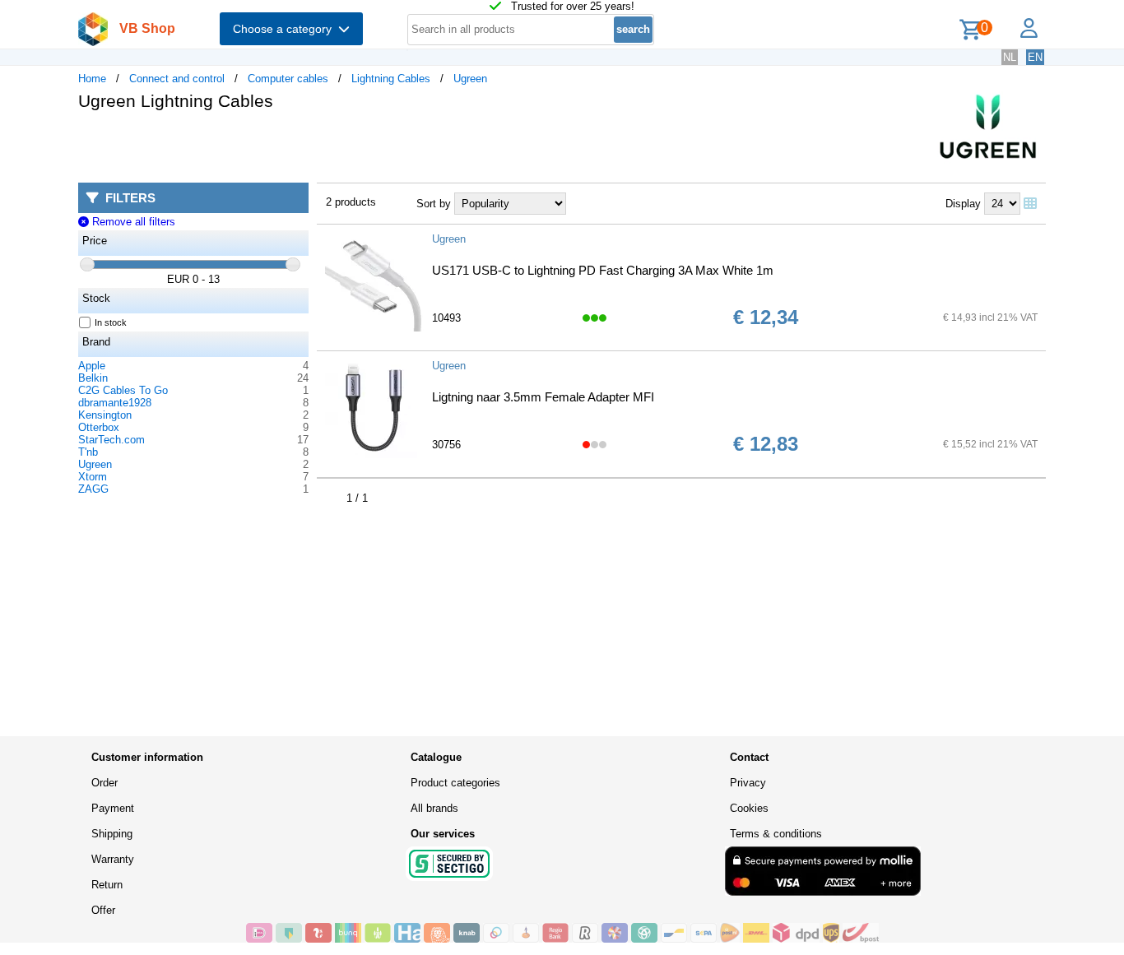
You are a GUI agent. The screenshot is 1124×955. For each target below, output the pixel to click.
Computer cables (288, 78)
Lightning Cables (390, 78)
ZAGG (93, 489)
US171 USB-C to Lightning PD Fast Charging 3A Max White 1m (602, 270)
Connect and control (177, 78)
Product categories (455, 783)
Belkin (93, 378)
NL (1009, 57)
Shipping (111, 834)
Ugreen (470, 78)
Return (107, 885)
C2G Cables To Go (123, 390)
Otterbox (98, 427)
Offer (103, 910)
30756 (446, 444)
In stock (111, 322)
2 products (351, 202)
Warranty (112, 859)
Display (963, 203)
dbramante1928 (114, 402)
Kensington (105, 415)
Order (104, 783)
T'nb (88, 452)
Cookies (749, 808)
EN (1035, 57)
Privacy (748, 783)
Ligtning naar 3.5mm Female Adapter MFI (543, 397)
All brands (434, 808)
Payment (112, 808)
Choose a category (285, 28)
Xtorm (92, 477)
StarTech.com (111, 439)
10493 (446, 318)
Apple (91, 365)
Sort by (433, 203)
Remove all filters (131, 222)
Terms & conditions (776, 834)
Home (92, 78)
